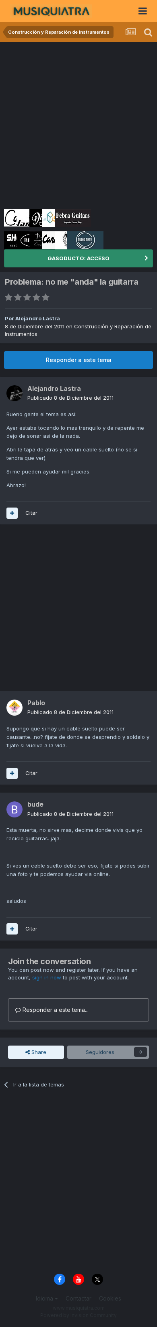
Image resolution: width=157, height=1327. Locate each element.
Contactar (78, 1298)
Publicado (70, 397)
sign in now (46, 977)
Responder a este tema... (55, 1009)
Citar (31, 513)
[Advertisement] (78, 124)
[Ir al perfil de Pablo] (14, 708)
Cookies (110, 1298)
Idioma (45, 1298)
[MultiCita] (12, 513)
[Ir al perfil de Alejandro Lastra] (14, 393)
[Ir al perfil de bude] (14, 809)
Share (38, 1052)
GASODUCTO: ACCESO (78, 258)
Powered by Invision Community (78, 1315)
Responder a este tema (79, 359)
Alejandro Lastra (37, 318)
